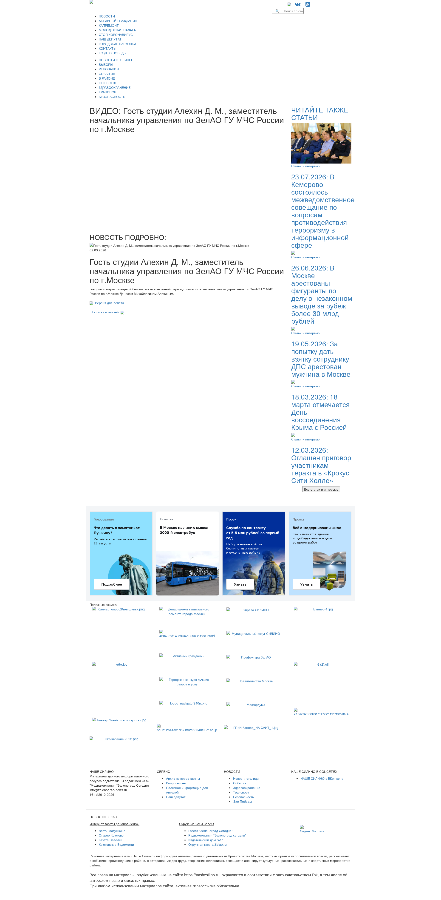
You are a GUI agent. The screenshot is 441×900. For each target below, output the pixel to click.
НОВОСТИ (107, 16)
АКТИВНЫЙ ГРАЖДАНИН (118, 20)
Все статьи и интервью (321, 489)
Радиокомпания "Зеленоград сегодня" (217, 835)
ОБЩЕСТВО (108, 83)
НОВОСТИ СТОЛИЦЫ (115, 60)
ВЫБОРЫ (106, 64)
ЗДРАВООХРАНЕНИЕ (114, 87)
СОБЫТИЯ (107, 73)
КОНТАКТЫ (107, 48)
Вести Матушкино (112, 830)
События (239, 783)
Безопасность (243, 796)
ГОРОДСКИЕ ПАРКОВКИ (117, 43)
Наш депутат (175, 796)
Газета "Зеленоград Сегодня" (210, 830)
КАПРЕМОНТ (109, 25)
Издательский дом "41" (205, 839)
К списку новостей (105, 312)
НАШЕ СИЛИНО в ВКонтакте (321, 778)
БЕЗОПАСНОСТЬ (112, 96)
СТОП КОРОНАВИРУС (116, 34)
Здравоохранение (246, 787)
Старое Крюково (111, 835)
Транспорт (241, 792)
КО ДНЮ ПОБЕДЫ (112, 53)
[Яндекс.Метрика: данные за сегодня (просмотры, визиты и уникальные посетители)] (312, 829)
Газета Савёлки (110, 839)
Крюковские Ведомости (116, 844)
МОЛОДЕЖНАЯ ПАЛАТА (117, 30)
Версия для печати (108, 302)
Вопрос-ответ (176, 783)
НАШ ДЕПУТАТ (110, 39)
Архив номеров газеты (183, 778)
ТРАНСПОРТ (108, 92)
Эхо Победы (242, 801)
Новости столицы (246, 778)
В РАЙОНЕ (107, 78)
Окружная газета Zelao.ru (207, 844)
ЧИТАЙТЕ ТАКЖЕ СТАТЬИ (319, 113)
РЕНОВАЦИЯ (109, 69)
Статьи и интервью (305, 166)
